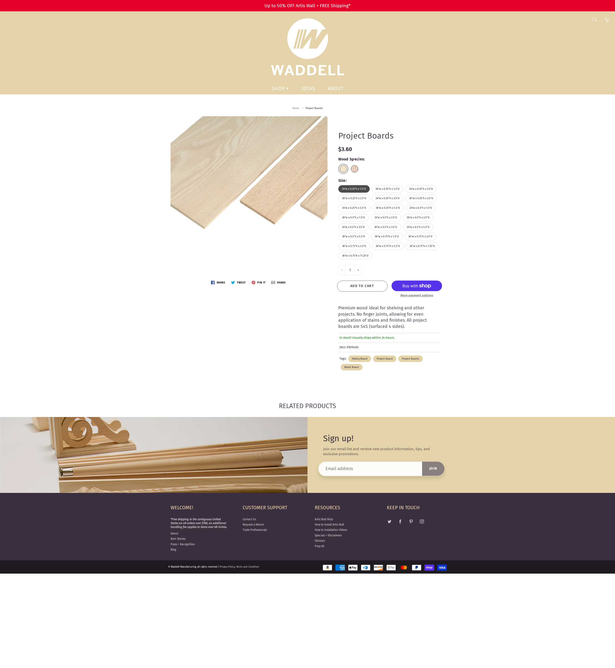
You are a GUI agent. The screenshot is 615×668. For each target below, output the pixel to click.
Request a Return (253, 524)
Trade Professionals (255, 530)
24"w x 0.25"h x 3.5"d (388, 198)
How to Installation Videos (331, 530)
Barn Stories (178, 538)
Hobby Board (360, 358)
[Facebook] (400, 521)
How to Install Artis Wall (329, 524)
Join (433, 468)
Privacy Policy (227, 566)
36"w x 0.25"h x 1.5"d (387, 188)
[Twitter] (389, 521)
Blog (173, 549)
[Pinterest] (411, 521)
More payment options (416, 295)
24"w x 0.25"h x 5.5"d (354, 207)
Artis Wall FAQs (324, 519)
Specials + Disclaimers (328, 535)
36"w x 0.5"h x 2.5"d (418, 217)
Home (295, 108)
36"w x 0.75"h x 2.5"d (420, 236)
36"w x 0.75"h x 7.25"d (422, 246)
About (336, 88)
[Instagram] (422, 521)
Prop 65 (319, 546)
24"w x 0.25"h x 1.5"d (354, 188)
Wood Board (351, 367)
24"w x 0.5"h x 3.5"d (353, 227)
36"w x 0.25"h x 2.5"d (354, 198)
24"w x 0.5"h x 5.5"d (418, 227)
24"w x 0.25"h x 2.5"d (421, 188)
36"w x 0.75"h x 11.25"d (355, 255)
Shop (279, 88)
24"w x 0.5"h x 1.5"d (421, 207)
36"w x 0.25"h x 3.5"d (421, 198)
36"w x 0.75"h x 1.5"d (387, 236)
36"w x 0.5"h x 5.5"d (353, 236)
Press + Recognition (183, 544)
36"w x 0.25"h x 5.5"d (388, 207)
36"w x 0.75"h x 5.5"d (388, 246)
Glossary (320, 540)
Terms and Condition (247, 566)
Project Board (385, 358)
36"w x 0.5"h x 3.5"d (385, 227)
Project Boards (410, 358)
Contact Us (249, 519)
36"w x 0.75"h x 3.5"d (354, 246)
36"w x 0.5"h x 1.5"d (353, 217)
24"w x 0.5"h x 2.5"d (386, 217)
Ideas (308, 88)
